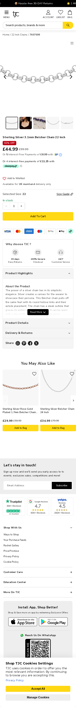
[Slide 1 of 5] (12, 123)
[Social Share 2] (24, 343)
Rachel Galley (11, 545)
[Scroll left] (5, 400)
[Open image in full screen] (72, 43)
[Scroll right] (73, 400)
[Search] (68, 25)
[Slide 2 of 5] (25, 123)
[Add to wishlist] (34, 374)
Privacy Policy (11, 556)
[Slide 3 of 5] (39, 123)
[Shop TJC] (26, 14)
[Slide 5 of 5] (67, 123)
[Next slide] (72, 77)
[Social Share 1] (18, 343)
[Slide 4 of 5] (53, 123)
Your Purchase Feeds (15, 540)
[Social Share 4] (36, 343)
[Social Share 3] (30, 343)
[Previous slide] (4, 77)
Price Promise (11, 551)
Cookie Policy (11, 562)
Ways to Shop (11, 534)
